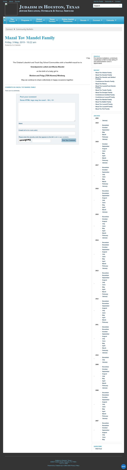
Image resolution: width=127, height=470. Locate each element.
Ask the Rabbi (98, 1)
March (104, 134)
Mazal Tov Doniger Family (103, 92)
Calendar (110, 20)
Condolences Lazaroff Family (105, 97)
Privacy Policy (75, 465)
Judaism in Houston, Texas (49, 7)
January (104, 120)
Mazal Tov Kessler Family (103, 75)
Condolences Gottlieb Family (105, 95)
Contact (117, 1)
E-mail (28, 130)
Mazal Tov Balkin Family (103, 102)
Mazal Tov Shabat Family (103, 72)
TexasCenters (52, 20)
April (103, 155)
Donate (17, 1)
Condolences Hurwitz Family (104, 81)
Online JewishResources (68, 20)
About (11, 1)
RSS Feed (98, 449)
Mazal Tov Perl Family (102, 109)
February (105, 137)
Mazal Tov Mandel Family (103, 99)
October (105, 127)
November (105, 125)
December (105, 191)
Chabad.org (58, 465)
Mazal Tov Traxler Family (103, 90)
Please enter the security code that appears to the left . (44, 137)
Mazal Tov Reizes (101, 83)
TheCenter (12, 20)
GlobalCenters (39, 20)
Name (20, 123)
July (103, 174)
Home (5, 1)
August (104, 148)
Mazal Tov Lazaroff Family (103, 104)
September (105, 130)
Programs (25, 20)
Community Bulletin (24, 29)
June (103, 151)
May (103, 132)
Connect (96, 20)
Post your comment (28, 97)
